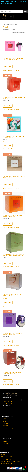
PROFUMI (3, 454)
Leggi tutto (7, 66)
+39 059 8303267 (7, 403)
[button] (11, 70)
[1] (24, 469)
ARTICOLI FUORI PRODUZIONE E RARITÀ (10, 461)
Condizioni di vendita (8, 420)
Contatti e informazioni (8, 428)
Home (4, 24)
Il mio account (6, 439)
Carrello (5, 441)
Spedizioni (5, 421)
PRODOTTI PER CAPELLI (6, 456)
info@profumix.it (7, 401)
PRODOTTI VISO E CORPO (7, 458)
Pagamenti (5, 423)
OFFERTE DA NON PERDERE (7, 459)
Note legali (5, 425)
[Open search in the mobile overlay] (14, 11)
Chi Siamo (5, 418)
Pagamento (5, 443)
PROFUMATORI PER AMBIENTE (8, 463)
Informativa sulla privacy (9, 427)
